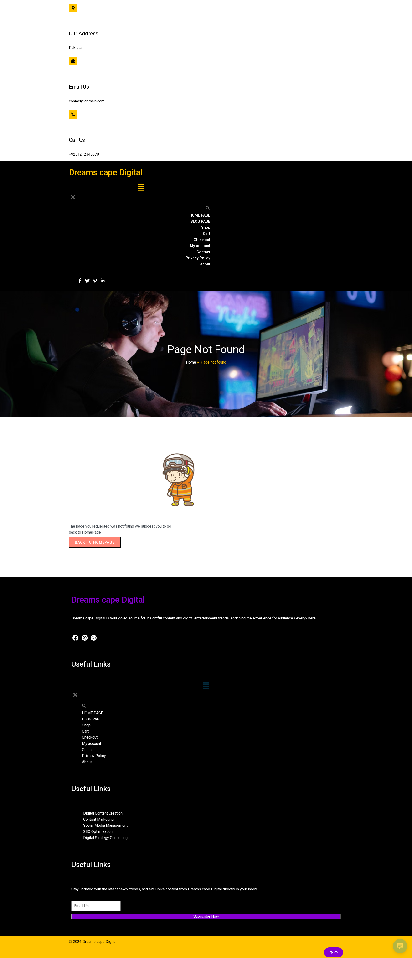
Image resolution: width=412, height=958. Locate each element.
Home (191, 362)
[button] (208, 209)
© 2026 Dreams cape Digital (92, 941)
